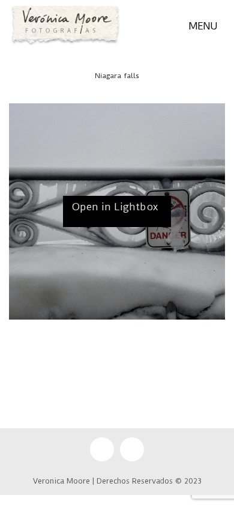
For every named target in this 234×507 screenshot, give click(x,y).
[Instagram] (132, 449)
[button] (206, 25)
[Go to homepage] (65, 25)
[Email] (102, 449)
